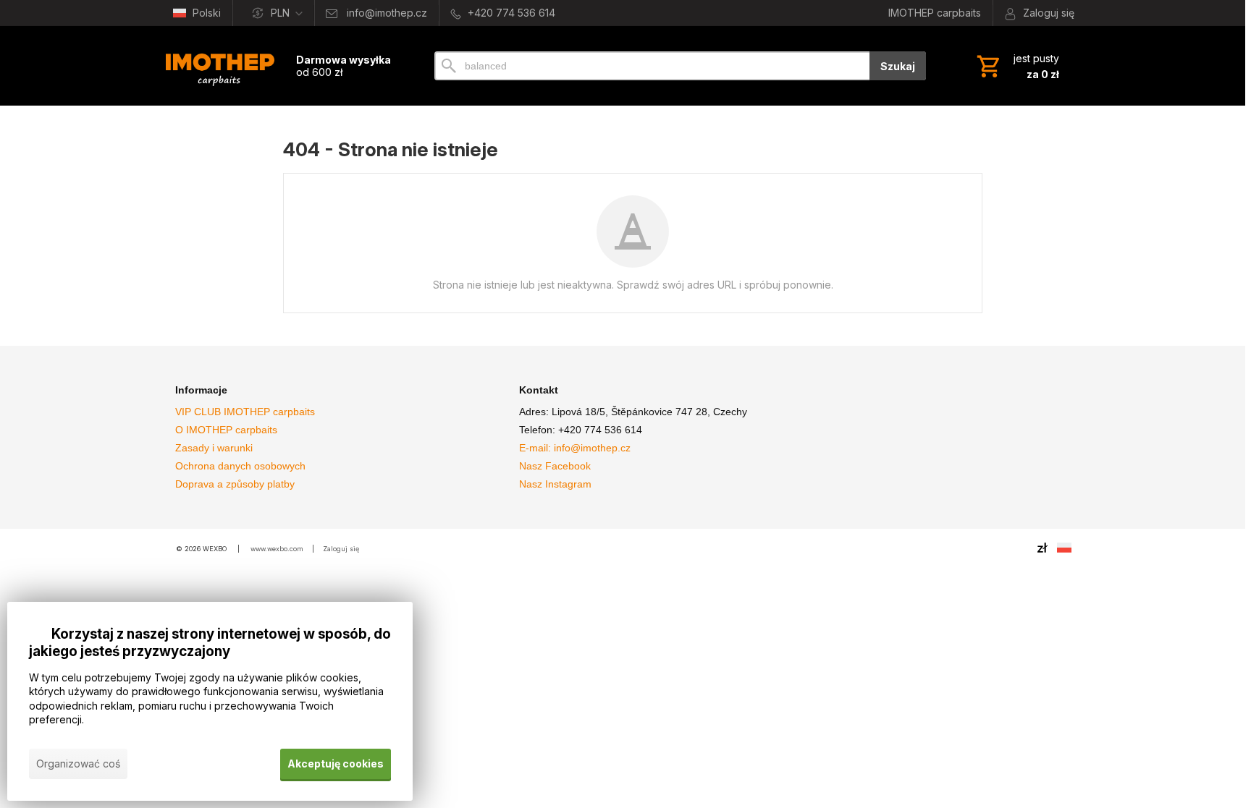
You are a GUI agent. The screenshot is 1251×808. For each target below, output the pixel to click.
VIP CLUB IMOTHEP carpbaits (245, 411)
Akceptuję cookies (335, 763)
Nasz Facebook (555, 466)
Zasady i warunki (214, 448)
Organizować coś (78, 763)
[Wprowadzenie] (220, 66)
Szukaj (897, 66)
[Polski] (1064, 547)
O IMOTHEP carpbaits (226, 429)
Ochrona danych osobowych (240, 466)
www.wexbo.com (276, 549)
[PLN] (1042, 547)
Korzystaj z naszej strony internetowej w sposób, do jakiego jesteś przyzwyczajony (210, 643)
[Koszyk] (1016, 65)
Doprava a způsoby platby (235, 484)
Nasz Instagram (555, 484)
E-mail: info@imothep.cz (575, 448)
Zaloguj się (341, 549)
